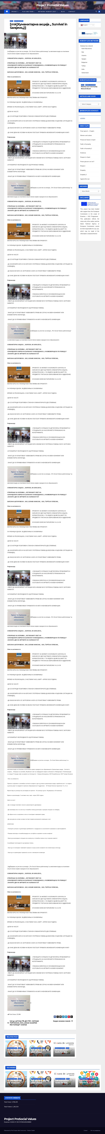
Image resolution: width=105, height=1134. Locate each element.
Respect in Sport (85, 157)
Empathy (83, 170)
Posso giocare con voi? (87, 161)
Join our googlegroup (95, 1130)
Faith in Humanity (85, 144)
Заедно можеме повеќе (61, 1021)
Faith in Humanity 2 (86, 148)
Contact (71, 11)
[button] (96, 11)
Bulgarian (84, 62)
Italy (83, 52)
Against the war (85, 179)
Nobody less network (86, 46)
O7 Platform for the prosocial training (14, 1052)
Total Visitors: (8, 1106)
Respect (82, 166)
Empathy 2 (83, 174)
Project (14, 11)
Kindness (83, 153)
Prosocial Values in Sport (87, 140)
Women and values (86, 135)
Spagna (84, 59)
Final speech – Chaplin (87, 131)
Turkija (84, 66)
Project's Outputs (12, 1048)
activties (82, 118)
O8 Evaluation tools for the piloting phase (62, 1052)
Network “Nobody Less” (47, 11)
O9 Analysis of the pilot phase (39, 1051)
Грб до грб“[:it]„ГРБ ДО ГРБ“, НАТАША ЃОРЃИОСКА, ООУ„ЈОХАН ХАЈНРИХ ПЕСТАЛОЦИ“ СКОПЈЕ (24, 1023)
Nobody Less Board (90, 84)
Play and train (28, 11)
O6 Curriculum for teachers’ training (88, 1081)
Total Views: (8, 1102)
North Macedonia (87, 48)
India (83, 69)
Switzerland (85, 72)
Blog (63, 11)
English (85, 25)
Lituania (84, 55)
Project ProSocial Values (52, 5)
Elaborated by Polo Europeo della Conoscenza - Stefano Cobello (19, 1130)
